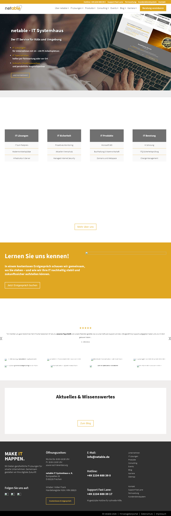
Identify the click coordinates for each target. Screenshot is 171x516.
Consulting (102, 8)
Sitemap (131, 476)
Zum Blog (85, 423)
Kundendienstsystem (147, 2)
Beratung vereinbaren (153, 8)
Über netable (61, 8)
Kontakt (161, 2)
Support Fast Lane (115, 2)
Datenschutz (147, 514)
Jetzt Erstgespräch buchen (22, 285)
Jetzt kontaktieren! (20, 75)
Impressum (161, 514)
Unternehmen (134, 453)
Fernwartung (130, 2)
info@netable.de (98, 457)
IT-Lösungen (76, 8)
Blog (122, 8)
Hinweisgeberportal (129, 514)
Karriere (131, 8)
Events (114, 8)
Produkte (89, 8)
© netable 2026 (109, 514)
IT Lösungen (133, 456)
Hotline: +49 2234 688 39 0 (95, 2)
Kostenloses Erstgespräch (60, 501)
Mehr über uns (85, 226)
